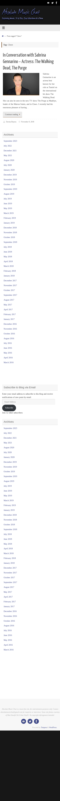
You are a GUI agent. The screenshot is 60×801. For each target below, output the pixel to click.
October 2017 (9, 290)
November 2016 (10, 329)
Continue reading (11, 114)
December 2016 (10, 324)
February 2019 (10, 218)
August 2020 (9, 160)
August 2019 (9, 194)
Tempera (44, 727)
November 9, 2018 (27, 122)
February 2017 (10, 314)
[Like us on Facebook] (56, 3)
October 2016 (9, 334)
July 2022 (8, 146)
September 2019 (10, 189)
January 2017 (9, 319)
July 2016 (8, 343)
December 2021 (10, 151)
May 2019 (8, 208)
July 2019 (8, 199)
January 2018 (9, 276)
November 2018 (10, 232)
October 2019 (9, 184)
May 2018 (8, 257)
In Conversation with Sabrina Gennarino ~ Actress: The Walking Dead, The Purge (28, 61)
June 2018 (8, 252)
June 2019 (8, 203)
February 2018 (10, 271)
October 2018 (9, 237)
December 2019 (10, 175)
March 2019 (9, 213)
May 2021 (8, 155)
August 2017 (9, 300)
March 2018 (9, 266)
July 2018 (8, 247)
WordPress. (53, 727)
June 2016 (8, 348)
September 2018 (10, 242)
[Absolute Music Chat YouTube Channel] (48, 3)
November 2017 (10, 285)
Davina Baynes (11, 122)
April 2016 (8, 358)
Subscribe (9, 408)
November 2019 (10, 180)
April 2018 (8, 261)
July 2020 (8, 165)
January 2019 (9, 223)
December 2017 (10, 281)
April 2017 (8, 309)
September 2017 (10, 295)
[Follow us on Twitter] (52, 3)
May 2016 (8, 353)
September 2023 (10, 141)
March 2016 (9, 362)
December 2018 (10, 228)
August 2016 (9, 338)
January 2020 (9, 170)
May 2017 (8, 305)
